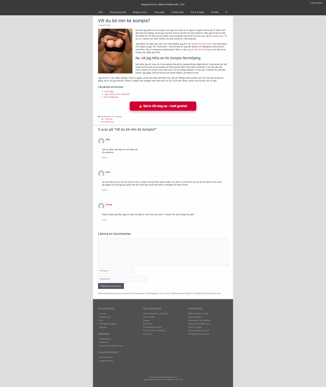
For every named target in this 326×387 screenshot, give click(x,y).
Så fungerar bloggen (108, 324)
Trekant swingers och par (198, 330)
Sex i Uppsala (148, 317)
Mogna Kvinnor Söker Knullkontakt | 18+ (163, 4)
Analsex (146, 320)
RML (108, 139)
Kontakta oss (105, 317)
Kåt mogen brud (107, 122)
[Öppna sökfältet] (226, 12)
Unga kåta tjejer (194, 317)
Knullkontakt (178, 12)
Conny (109, 204)
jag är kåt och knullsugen (200, 49)
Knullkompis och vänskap (111, 116)
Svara (104, 158)
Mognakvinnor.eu (170, 377)
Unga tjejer (159, 12)
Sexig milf (147, 334)
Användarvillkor (106, 357)
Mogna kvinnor (140, 12)
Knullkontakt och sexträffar (199, 320)
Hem (100, 12)
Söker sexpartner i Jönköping (155, 313)
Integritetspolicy (106, 361)
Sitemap (103, 327)
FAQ (101, 320)
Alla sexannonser (118, 12)
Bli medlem (317, 3)
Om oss (103, 313)
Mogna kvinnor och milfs (198, 313)
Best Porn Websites (166, 379)
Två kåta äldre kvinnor (152, 327)
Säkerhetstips (105, 339)
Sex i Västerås (106, 119)
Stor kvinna (147, 324)
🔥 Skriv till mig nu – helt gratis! (163, 106)
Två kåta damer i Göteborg (154, 330)
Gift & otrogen (197, 12)
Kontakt (215, 12)
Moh (108, 172)
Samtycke (104, 342)
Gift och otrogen (195, 327)
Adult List (179, 379)
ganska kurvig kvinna (201, 43)
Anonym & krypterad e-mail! (111, 346)
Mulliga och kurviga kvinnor (199, 324)
